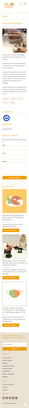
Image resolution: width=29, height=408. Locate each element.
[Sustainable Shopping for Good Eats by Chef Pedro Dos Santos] (14, 201)
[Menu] (20, 4)
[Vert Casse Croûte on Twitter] (3, 398)
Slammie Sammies (7, 360)
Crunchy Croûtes (6, 357)
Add (6, 102)
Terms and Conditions (8, 384)
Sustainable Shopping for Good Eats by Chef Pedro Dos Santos (13, 217)
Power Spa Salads (7, 368)
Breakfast (4, 363)
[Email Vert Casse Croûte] (16, 398)
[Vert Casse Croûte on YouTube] (10, 398)
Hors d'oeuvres (6, 371)
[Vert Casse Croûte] (8, 7)
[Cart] (25, 4)
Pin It (21, 98)
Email (13, 102)
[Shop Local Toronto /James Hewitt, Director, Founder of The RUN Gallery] (14, 246)
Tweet (6, 98)
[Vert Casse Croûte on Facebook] (7, 398)
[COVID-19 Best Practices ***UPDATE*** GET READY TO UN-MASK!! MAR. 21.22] (14, 294)
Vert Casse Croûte (11, 403)
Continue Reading (10, 230)
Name (4, 145)
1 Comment (13, 26)
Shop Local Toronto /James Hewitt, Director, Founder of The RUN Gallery (14, 262)
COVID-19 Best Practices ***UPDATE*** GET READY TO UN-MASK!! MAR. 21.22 (13, 310)
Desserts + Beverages (7, 374)
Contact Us (5, 390)
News (5, 16)
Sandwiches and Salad (8, 366)
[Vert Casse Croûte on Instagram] (13, 398)
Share (14, 98)
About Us (4, 387)
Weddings (4, 376)
